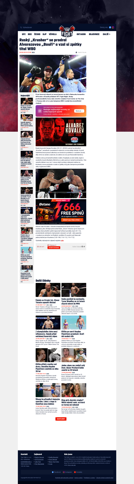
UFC (24, 34)
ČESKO (37, 34)
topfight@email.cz (26, 462)
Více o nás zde (72, 465)
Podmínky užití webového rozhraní (64, 477)
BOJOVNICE (94, 34)
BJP (44, 34)
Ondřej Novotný (53, 457)
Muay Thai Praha (54, 462)
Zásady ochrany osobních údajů (104, 477)
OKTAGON (81, 34)
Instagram (68, 472)
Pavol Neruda (53, 459)
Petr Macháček (39, 464)
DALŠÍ (105, 34)
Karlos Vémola (39, 457)
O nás (50, 464)
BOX (30, 34)
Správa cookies (78, 477)
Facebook (57, 472)
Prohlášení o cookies (89, 477)
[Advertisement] (61, 265)
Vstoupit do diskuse (54, 248)
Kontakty (79, 472)
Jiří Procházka (39, 459)
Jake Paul (38, 462)
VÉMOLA (53, 34)
